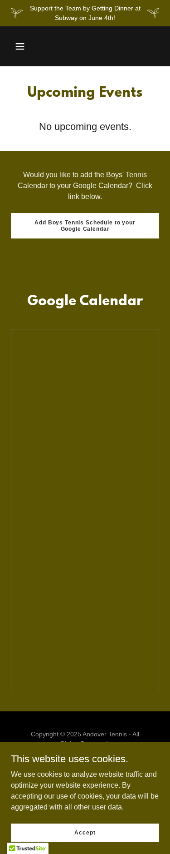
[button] (20, 46)
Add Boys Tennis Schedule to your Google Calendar (84, 225)
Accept (84, 832)
